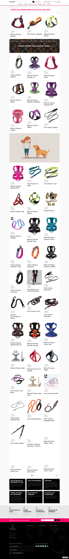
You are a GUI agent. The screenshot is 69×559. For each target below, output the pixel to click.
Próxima (56, 475)
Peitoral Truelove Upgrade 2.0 (32, 76)
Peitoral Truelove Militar (32, 126)
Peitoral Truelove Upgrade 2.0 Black (49, 265)
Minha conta (38, 2)
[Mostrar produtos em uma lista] (58, 12)
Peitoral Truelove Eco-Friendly (34, 370)
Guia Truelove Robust (51, 127)
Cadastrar (57, 520)
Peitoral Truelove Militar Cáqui (49, 442)
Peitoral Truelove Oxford (49, 35)
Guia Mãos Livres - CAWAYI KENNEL (33, 290)
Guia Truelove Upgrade (34, 34)
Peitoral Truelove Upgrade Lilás (49, 104)
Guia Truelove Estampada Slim (49, 419)
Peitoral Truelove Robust (15, 101)
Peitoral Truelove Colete (49, 76)
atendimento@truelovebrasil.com (15, 533)
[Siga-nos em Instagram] (53, 532)
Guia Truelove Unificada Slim (15, 418)
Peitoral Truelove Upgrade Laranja (32, 344)
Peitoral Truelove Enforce (32, 212)
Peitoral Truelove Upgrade (15, 35)
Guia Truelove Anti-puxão (16, 391)
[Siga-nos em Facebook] (50, 532)
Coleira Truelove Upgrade (15, 76)
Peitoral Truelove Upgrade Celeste (49, 238)
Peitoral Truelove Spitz (17, 368)
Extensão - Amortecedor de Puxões (15, 316)
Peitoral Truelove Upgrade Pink (15, 187)
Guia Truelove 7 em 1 (50, 184)
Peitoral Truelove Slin (17, 211)
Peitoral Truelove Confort (15, 129)
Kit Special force (49, 210)
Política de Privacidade (41, 529)
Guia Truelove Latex (33, 311)
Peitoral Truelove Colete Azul (49, 343)
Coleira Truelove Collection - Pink (15, 265)
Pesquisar (28, 532)
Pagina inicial (11, 6)
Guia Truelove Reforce (34, 419)
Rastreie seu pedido (40, 535)
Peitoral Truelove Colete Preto (15, 470)
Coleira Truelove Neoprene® (32, 265)
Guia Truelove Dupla (17, 443)
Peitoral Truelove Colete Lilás (32, 471)
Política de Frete (40, 532)
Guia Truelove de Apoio (32, 184)
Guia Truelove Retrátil (51, 393)
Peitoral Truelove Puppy (49, 369)
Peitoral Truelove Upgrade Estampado (33, 101)
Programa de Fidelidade (30, 535)
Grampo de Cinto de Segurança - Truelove (33, 445)
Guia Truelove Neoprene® (48, 289)
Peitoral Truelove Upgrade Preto (32, 240)
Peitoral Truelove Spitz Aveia (34, 394)
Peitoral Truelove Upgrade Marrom (16, 344)
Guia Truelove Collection (48, 315)
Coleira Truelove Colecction (15, 291)
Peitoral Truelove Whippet (15, 237)
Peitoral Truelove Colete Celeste (49, 470)
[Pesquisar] (33, 2)
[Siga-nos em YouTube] (56, 532)
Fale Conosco (28, 529)
